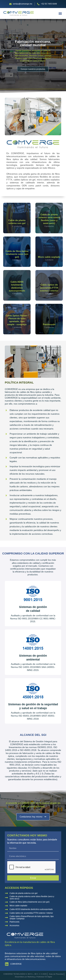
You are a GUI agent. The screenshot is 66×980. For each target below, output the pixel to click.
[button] (60, 13)
